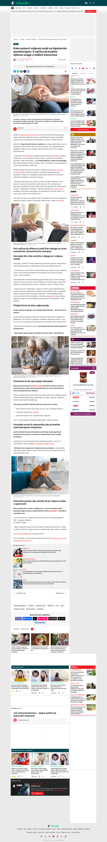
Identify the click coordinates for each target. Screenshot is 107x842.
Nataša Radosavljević (27, 59)
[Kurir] (20, 3)
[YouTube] (83, 68)
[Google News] (94, 68)
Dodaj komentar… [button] (23, 720)
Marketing (29, 832)
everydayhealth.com (25, 534)
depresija (50, 605)
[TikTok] (86, 68)
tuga (57, 605)
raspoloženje (30, 609)
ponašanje (53, 511)
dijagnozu (31, 156)
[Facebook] (72, 68)
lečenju (61, 200)
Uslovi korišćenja (75, 832)
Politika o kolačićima (50, 832)
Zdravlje (22, 39)
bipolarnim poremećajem (29, 135)
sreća (62, 605)
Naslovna (15, 39)
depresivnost (49, 443)
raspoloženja (50, 296)
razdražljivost (39, 443)
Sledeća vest (60, 593)
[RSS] (90, 68)
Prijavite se (38, 793)
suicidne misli (58, 189)
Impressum (41, 832)
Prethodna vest (21, 593)
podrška (31, 605)
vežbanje (36, 412)
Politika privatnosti (65, 832)
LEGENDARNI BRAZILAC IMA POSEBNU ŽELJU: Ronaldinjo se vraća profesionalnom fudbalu (47, 11)
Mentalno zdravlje (31, 39)
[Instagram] (76, 68)
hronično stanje (36, 386)
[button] (62, 59)
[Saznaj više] (67, 780)
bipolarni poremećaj (20, 605)
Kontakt (35, 832)
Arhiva (58, 832)
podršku (57, 156)
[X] (79, 68)
